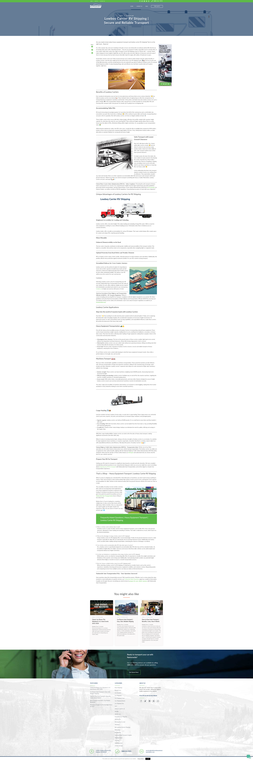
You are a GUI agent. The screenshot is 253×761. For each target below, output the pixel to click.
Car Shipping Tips (119, 703)
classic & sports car (120, 708)
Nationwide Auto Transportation (104, 496)
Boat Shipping (118, 687)
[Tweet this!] (92, 50)
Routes (96, 1)
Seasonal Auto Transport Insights (123, 735)
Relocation (117, 730)
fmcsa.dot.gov (151, 187)
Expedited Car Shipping (121, 716)
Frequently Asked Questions (131, 579)
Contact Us (102, 1)
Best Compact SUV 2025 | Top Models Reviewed (100, 701)
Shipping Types (118, 737)
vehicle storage (119, 745)
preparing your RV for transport (107, 466)
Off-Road (117, 724)
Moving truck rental (120, 722)
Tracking (117, 740)
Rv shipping (118, 732)
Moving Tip (118, 719)
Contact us (99, 288)
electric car (118, 714)
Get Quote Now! (133, 672)
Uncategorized (118, 743)
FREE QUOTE (157, 6)
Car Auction (118, 693)
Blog (92, 1)
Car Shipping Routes (120, 701)
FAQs (146, 6)
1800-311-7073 (158, 1)
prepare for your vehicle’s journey (138, 581)
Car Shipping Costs (120, 698)
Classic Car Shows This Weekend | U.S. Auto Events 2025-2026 (100, 621)
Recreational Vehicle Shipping (122, 727)
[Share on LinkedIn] (92, 53)
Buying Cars (118, 690)
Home (131, 6)
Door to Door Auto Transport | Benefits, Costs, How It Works (100, 697)
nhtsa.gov (130, 452)
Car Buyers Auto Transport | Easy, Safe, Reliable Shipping (100, 692)
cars (116, 706)
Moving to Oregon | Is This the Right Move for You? (101, 705)
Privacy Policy (141, 758)
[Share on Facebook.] (92, 46)
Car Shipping (118, 695)
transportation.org (100, 302)
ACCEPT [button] (148, 758)
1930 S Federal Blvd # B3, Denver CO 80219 (103, 751)
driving (116, 711)
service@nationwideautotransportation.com (154, 751)
